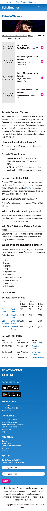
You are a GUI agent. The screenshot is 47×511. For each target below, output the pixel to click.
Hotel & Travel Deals (9, 427)
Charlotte (6, 315)
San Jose (4, 310)
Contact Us (6, 405)
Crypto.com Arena (15, 322)
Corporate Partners (9, 420)
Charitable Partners (9, 422)
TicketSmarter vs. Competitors (13, 424)
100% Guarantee (8, 410)
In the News (6, 429)
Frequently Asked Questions (12, 408)
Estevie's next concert (22, 185)
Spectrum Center (15, 316)
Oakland (5, 327)
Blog (3, 432)
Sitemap (5, 451)
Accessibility (6, 448)
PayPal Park (30, 188)
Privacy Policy (7, 443)
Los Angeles (5, 322)
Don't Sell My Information (11, 446)
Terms (4, 441)
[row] (23, 47)
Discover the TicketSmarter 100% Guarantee (23, 2)
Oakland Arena (14, 328)
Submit (6, 481)
